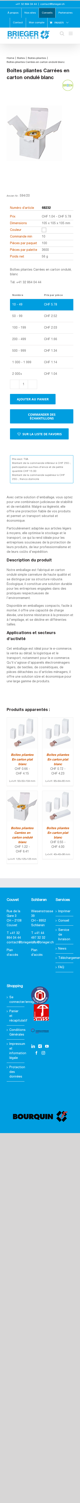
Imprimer (64, 911)
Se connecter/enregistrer (15, 1000)
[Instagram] (43, 1053)
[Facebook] (36, 1053)
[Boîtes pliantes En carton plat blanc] (22, 720)
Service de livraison (64, 935)
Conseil (63, 920)
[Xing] (40, 1046)
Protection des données (15, 1072)
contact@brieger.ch (52, 4)
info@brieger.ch (42, 942)
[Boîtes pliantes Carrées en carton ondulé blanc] (22, 793)
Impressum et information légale (15, 1051)
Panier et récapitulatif (15, 1016)
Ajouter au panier (33, 399)
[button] (39, 433)
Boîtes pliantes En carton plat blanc (22, 760)
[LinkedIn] (33, 1046)
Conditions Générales (15, 1032)
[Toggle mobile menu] (71, 33)
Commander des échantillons (42, 416)
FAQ (61, 967)
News (62, 948)
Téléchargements (64, 958)
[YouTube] (47, 1046)
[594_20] (34, 140)
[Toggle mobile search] (62, 33)
